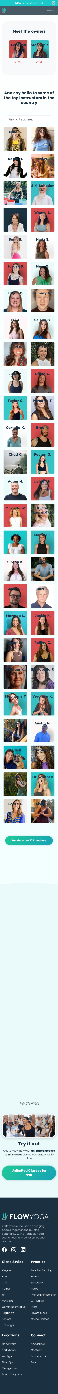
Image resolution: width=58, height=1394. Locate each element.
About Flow (38, 1344)
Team (34, 1362)
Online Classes (40, 1319)
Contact (36, 1350)
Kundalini (7, 1301)
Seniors (6, 1319)
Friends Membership (43, 1295)
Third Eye (7, 1362)
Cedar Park (9, 1344)
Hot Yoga (8, 1325)
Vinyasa (7, 1270)
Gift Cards (37, 1301)
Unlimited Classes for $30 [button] (29, 1173)
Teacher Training (41, 1270)
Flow (4, 1276)
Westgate (8, 1356)
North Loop (9, 1350)
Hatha (6, 1288)
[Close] (53, 3)
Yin (3, 1295)
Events (35, 1276)
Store (34, 1307)
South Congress (12, 1374)
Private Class (39, 1313)
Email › (18, 62)
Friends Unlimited (29, 3)
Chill (4, 1282)
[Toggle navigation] (50, 10)
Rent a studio (39, 1356)
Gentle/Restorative (14, 1307)
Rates (34, 1288)
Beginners (8, 1313)
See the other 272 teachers (29, 840)
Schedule (37, 1282)
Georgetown (10, 1368)
